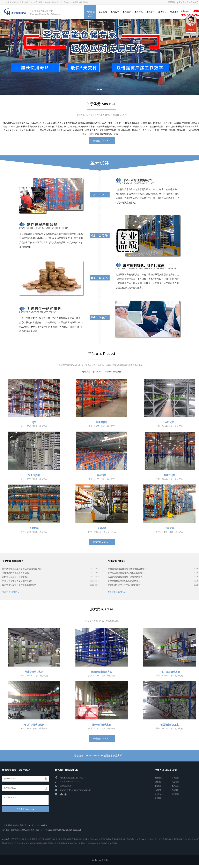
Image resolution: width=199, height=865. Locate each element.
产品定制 (175, 782)
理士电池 (142, 839)
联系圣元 (174, 12)
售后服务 (175, 790)
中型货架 (169, 422)
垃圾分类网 (112, 843)
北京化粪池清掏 (62, 839)
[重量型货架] (101, 398)
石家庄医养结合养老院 (82, 843)
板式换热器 (103, 843)
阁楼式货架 (169, 475)
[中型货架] (169, 398)
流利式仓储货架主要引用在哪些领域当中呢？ (22, 569)
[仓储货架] (34, 503)
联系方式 (175, 794)
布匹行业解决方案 (169, 724)
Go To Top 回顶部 (99, 860)
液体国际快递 (38, 843)
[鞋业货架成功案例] (34, 647)
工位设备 (107, 371)
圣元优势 (127, 12)
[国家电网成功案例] (101, 700)
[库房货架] (169, 503)
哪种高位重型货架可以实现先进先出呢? (125, 573)
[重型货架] (101, 451)
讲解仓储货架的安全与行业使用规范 (124, 585)
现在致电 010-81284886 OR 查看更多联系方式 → (99, 755)
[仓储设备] (101, 503)
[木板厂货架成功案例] (169, 647)
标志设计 (188, 839)
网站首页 (91, 14)
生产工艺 (175, 786)
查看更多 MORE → (101, 140)
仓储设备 (97, 371)
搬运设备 (117, 371)
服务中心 (162, 12)
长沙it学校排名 (132, 839)
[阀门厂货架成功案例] (34, 700)
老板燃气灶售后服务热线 (88, 839)
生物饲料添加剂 (120, 839)
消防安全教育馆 (27, 843)
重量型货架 (102, 422)
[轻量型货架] (34, 451)
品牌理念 (158, 782)
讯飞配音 (14, 839)
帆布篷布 (94, 843)
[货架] (34, 398)
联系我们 (191, 20)
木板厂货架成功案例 (169, 671)
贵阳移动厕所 (179, 839)
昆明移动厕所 (168, 839)
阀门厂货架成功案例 (33, 724)
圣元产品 (138, 12)
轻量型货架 (34, 475)
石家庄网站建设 (50, 843)
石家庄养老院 (73, 839)
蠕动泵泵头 (6, 843)
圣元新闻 (150, 12)
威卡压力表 (15, 843)
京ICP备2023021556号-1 (37, 825)
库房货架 (169, 528)
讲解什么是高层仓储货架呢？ (15, 577)
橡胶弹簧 (102, 839)
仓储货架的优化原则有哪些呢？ (16, 573)
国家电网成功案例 (101, 724)
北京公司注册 (29, 839)
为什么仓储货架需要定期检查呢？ (17, 581)
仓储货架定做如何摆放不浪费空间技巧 (125, 577)
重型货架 (101, 475)
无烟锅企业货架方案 (101, 671)
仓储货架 (86, 371)
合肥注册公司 (62, 843)
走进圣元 (103, 12)
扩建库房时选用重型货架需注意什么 (124, 581)
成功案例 (175, 778)
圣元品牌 (115, 12)
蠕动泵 (21, 839)
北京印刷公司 (151, 839)
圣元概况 (158, 778)
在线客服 (190, 30)
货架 (34, 422)
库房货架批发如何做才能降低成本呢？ (19, 585)
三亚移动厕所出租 (48, 839)
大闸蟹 (159, 839)
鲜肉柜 (38, 839)
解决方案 (158, 790)
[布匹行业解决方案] (169, 700)
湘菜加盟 (109, 839)
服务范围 (158, 786)
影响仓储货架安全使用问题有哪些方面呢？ (127, 569)
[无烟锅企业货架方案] (101, 647)
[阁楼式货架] (169, 451)
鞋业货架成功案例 (34, 671)
